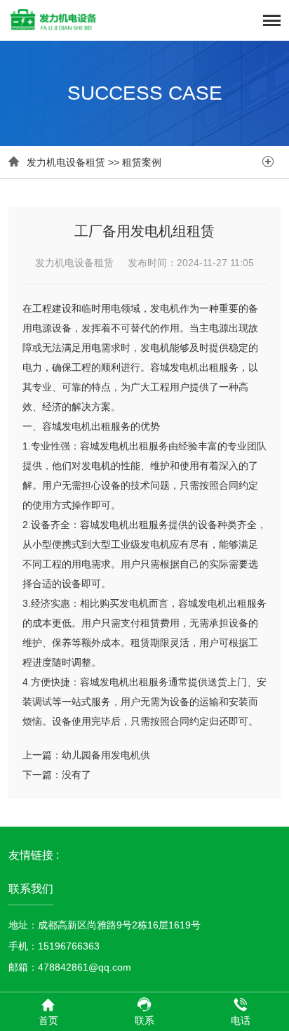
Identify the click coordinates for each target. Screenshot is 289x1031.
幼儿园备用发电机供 (106, 755)
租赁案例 (141, 162)
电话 (240, 1020)
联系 (144, 1020)
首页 (48, 1020)
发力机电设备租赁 (66, 162)
